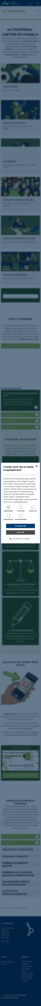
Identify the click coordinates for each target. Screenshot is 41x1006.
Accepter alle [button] (20, 526)
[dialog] (20, 503)
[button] (20, 538)
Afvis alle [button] (20, 532)
